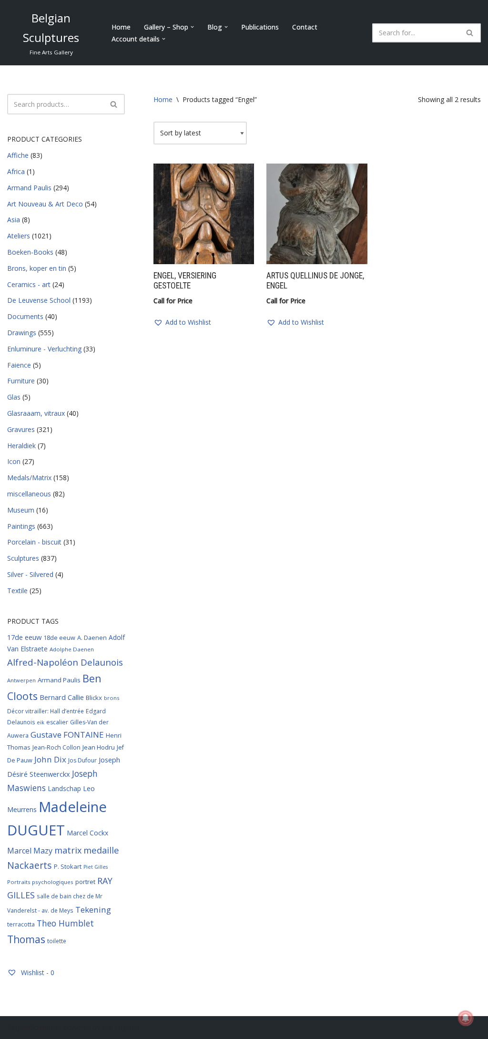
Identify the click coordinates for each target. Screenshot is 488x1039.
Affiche (18, 155)
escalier (57, 722)
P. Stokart (67, 866)
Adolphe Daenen (72, 649)
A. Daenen (92, 637)
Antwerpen (21, 680)
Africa (16, 171)
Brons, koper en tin (36, 268)
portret (85, 881)
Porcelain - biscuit (34, 541)
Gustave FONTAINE (67, 734)
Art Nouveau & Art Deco (45, 203)
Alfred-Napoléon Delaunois (65, 662)
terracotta (21, 924)
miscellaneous (29, 493)
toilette (56, 941)
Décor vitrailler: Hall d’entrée (45, 711)
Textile (17, 590)
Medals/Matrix (29, 477)
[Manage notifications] (465, 1018)
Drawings (21, 332)
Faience (19, 365)
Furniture (21, 380)
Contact (304, 26)
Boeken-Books (30, 252)
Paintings (21, 526)
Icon (13, 461)
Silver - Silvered (30, 574)
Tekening (93, 909)
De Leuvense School (39, 300)
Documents (25, 316)
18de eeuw (59, 637)
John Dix (50, 759)
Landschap (64, 788)
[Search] (470, 32)
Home (121, 26)
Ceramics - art (29, 284)
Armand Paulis (29, 187)
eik (40, 722)
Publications (260, 26)
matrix (67, 850)
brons (111, 697)
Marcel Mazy (29, 850)
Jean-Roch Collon (56, 747)
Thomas (26, 939)
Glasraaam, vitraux (36, 413)
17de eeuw (24, 637)
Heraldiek (21, 445)
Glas (13, 396)
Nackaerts (29, 865)
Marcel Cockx (87, 832)
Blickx (94, 697)
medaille (101, 850)
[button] (192, 27)
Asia (13, 219)
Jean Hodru (98, 747)
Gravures (21, 429)
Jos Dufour (82, 760)
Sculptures (23, 558)
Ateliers (18, 235)
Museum (20, 509)
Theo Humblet (65, 923)
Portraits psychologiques (40, 881)
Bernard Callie (62, 697)
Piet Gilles (95, 867)
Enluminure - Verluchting (44, 348)
